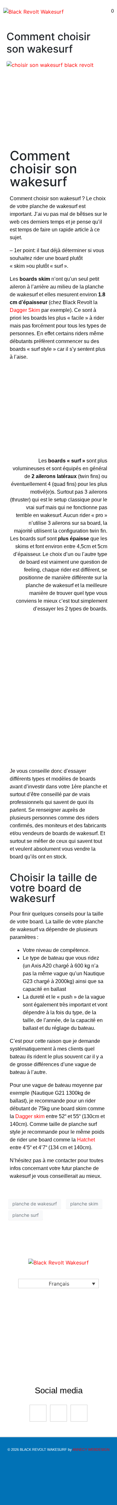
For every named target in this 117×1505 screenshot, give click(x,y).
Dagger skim (30, 1116)
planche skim (84, 1203)
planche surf (25, 1215)
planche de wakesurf (34, 1203)
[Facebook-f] (38, 1413)
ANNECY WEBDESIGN (91, 1449)
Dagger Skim (25, 310)
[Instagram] (58, 1413)
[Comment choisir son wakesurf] (50, 64)
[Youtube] (79, 1413)
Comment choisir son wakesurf (48, 42)
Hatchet (86, 1139)
